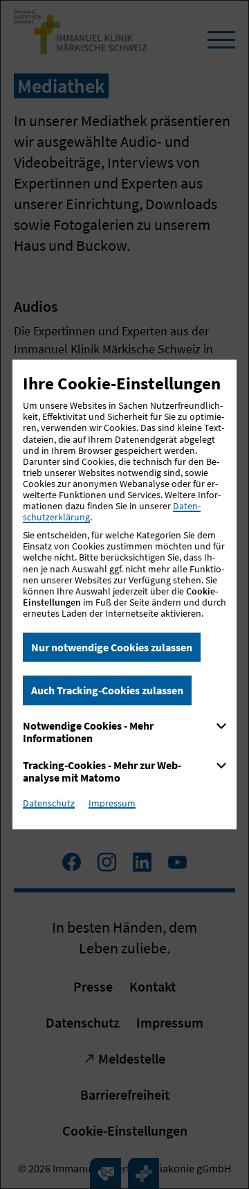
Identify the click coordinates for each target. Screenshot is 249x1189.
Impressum (112, 803)
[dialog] (124, 594)
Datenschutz (49, 803)
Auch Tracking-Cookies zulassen (107, 690)
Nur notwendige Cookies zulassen (111, 647)
